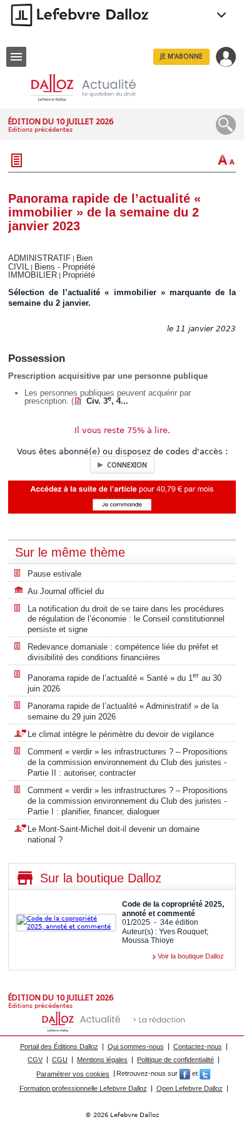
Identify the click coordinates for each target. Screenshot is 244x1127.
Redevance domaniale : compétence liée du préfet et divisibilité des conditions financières (123, 652)
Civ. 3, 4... (107, 401)
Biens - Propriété (64, 266)
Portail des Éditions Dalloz (59, 1046)
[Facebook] (185, 1074)
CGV (35, 1059)
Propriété (79, 275)
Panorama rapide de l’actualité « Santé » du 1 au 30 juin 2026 (124, 682)
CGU (60, 1059)
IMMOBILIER (32, 275)
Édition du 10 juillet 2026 (60, 121)
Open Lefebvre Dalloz (189, 1088)
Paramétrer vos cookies (72, 1074)
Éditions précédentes (40, 129)
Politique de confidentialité (175, 1059)
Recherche (226, 125)
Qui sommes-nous (136, 1046)
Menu (16, 57)
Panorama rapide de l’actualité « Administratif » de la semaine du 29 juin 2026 (123, 711)
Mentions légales (102, 1059)
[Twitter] (205, 1074)
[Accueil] (93, 87)
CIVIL (18, 266)
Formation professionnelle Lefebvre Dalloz (83, 1088)
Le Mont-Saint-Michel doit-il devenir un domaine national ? (114, 834)
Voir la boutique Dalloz (191, 956)
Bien (84, 258)
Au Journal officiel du (66, 591)
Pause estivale (54, 573)
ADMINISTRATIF (39, 258)
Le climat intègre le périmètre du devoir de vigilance (121, 734)
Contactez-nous (197, 1046)
